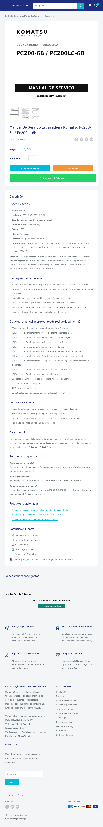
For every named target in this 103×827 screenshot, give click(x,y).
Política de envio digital (67, 713)
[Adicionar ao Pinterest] (81, 139)
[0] (95, 5)
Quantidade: (15, 158)
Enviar (12, 781)
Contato (60, 696)
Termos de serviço (64, 709)
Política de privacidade (66, 704)
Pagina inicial (10, 16)
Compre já (73, 168)
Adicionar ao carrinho (30, 168)
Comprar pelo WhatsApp (54, 178)
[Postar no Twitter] (86, 139)
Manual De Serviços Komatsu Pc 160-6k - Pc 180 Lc (35, 519)
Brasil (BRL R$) (13, 795)
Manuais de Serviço (65, 726)
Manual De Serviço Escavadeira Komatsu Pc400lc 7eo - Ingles (40, 510)
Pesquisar (61, 691)
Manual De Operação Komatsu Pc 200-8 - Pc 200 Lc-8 (36, 514)
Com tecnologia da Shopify (16, 818)
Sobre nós (61, 730)
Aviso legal (61, 717)
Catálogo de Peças (64, 722)
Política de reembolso (66, 700)
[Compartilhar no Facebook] (76, 139)
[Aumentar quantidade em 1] (40, 158)
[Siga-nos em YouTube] (17, 807)
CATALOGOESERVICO (18, 139)
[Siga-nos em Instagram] (12, 807)
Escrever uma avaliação (52, 606)
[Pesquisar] (80, 6)
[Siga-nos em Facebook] (7, 807)
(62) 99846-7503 (30, 559)
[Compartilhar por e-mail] (91, 139)
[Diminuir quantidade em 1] (25, 158)
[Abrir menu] (6, 6)
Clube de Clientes (64, 735)
